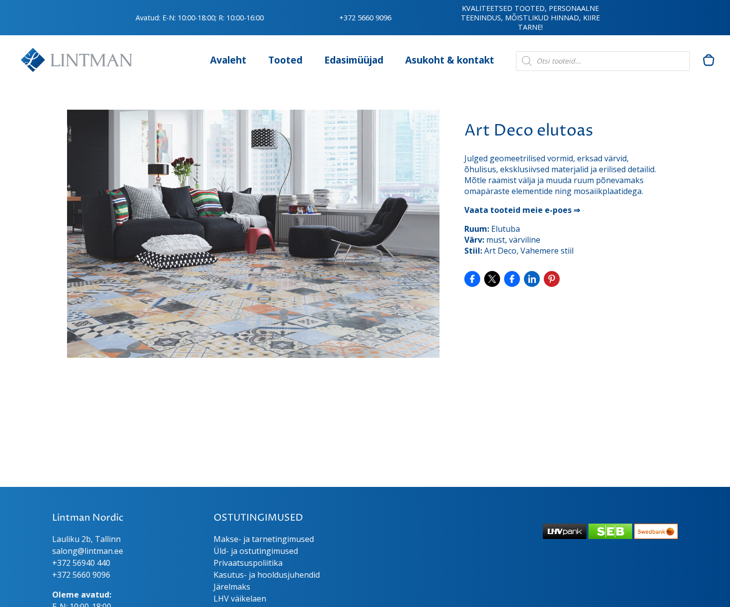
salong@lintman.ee (87, 550)
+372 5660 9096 (365, 17)
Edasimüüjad (353, 60)
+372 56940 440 (81, 562)
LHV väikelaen (240, 598)
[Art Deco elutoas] (253, 354)
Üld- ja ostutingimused (256, 550)
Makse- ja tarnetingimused (264, 539)
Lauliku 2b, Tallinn (86, 539)
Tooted (285, 60)
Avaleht (228, 60)
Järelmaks (232, 586)
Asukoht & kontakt (449, 60)
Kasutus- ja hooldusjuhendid (267, 574)
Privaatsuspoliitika (248, 562)
